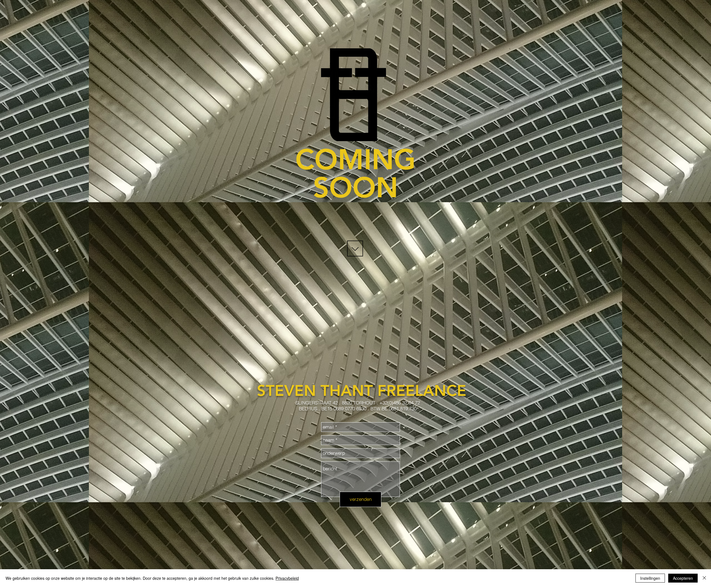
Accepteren (683, 578)
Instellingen (650, 578)
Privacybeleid (287, 578)
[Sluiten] (704, 578)
